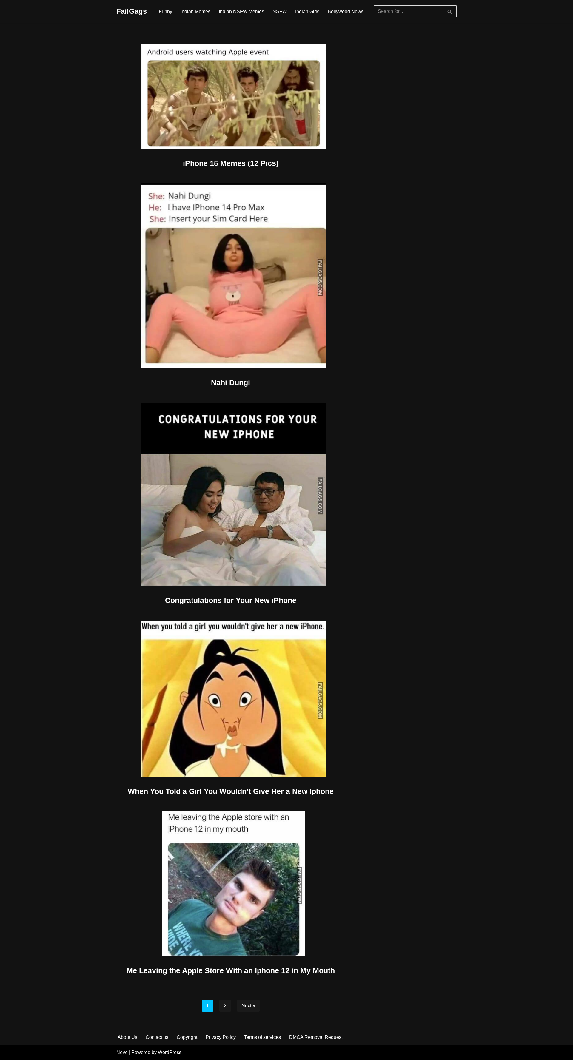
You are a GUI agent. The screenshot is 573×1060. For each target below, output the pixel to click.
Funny (165, 11)
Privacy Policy (221, 1037)
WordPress (169, 1052)
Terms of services (262, 1037)
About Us (127, 1037)
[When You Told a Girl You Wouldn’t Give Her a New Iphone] (230, 699)
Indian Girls (307, 11)
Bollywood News (345, 11)
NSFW (279, 11)
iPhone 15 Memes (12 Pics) (230, 163)
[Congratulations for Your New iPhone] (230, 494)
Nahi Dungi (230, 382)
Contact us (157, 1037)
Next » (248, 1005)
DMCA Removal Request (316, 1037)
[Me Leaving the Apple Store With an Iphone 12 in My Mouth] (230, 883)
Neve (122, 1052)
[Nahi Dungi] (230, 275)
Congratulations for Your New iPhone (230, 600)
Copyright (187, 1037)
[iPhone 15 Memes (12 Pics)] (230, 96)
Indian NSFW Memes (241, 11)
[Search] (450, 11)
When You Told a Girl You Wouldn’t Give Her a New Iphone (231, 791)
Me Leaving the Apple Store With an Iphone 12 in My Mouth (231, 970)
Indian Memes (195, 11)
